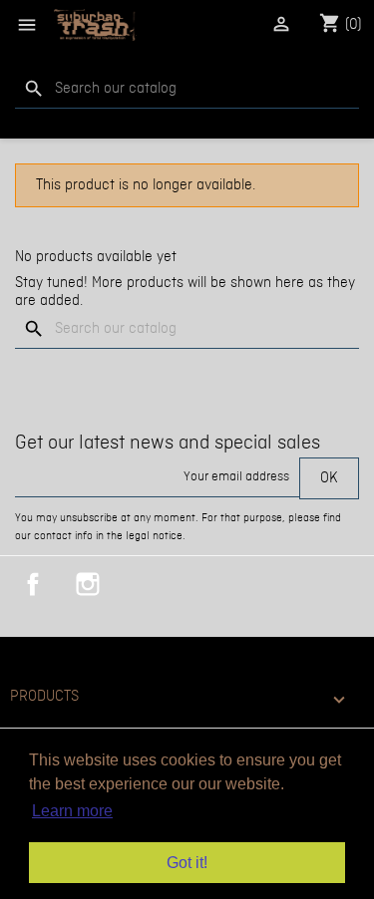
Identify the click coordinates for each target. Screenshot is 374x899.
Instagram (88, 584)
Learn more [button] (72, 810)
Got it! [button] (187, 862)
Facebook (33, 584)
